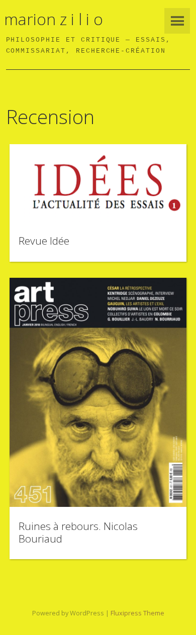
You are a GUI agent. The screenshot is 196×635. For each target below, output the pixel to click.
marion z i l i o (53, 19)
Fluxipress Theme (137, 612)
